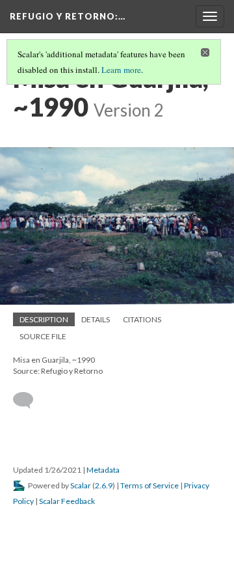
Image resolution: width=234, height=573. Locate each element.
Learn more (121, 70)
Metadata (103, 470)
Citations (142, 319)
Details (95, 319)
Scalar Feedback (67, 501)
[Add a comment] (29, 400)
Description (44, 319)
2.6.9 (103, 485)
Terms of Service (149, 485)
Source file (43, 336)
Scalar (80, 485)
